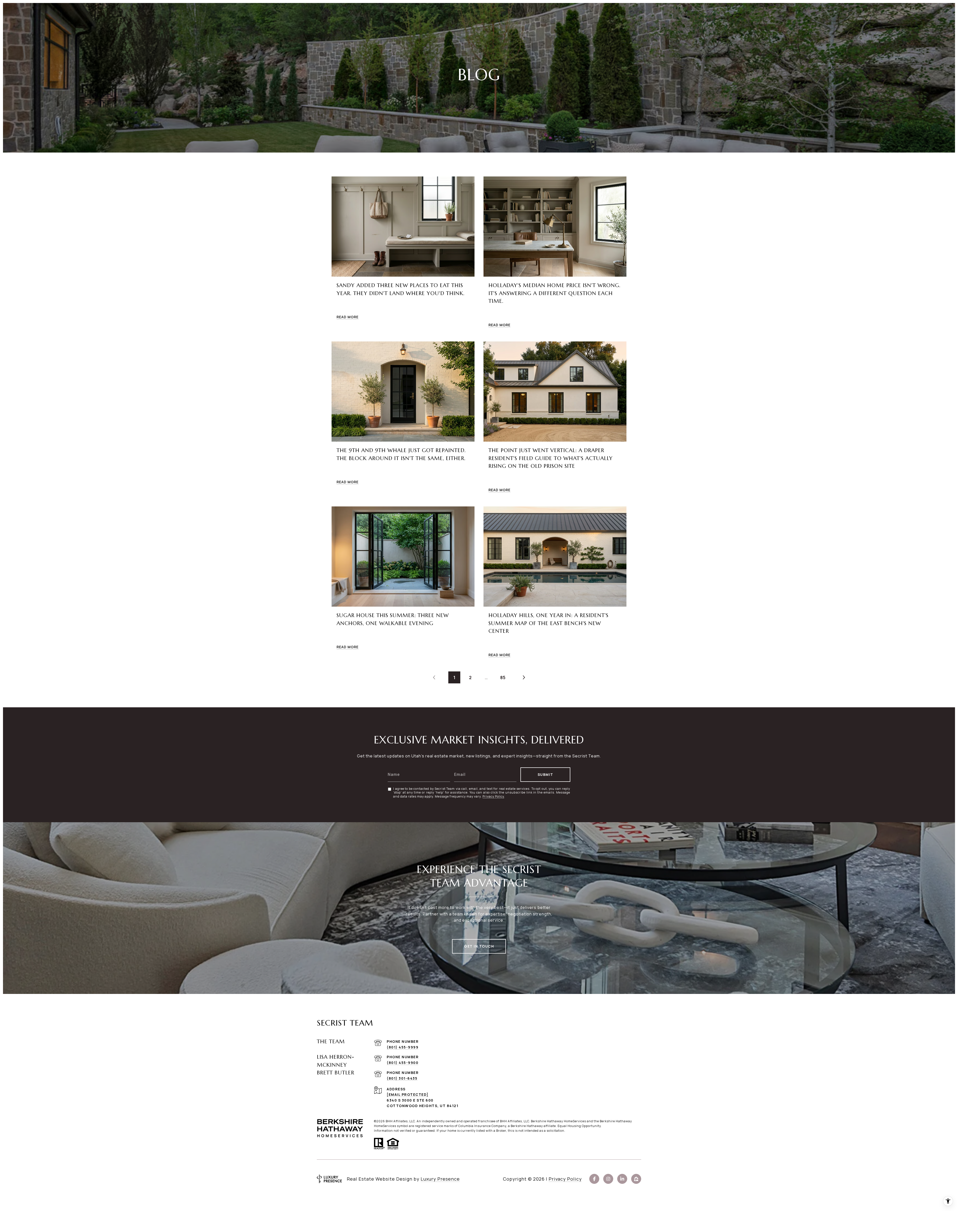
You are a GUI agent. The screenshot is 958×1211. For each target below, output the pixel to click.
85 (503, 677)
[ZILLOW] (636, 1179)
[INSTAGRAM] (608, 1179)
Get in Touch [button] (479, 946)
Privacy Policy (493, 797)
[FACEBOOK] (594, 1179)
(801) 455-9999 (402, 1047)
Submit (545, 774)
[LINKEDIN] (622, 1179)
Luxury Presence (440, 1179)
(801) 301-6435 (402, 1078)
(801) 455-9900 (402, 1062)
